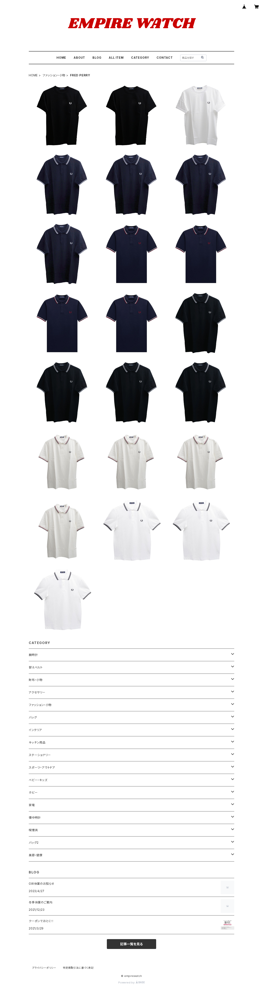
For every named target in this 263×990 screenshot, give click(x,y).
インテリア (35, 730)
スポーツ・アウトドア (42, 767)
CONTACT (165, 57)
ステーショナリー (40, 755)
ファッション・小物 (54, 75)
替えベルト (36, 667)
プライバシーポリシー (44, 967)
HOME (61, 57)
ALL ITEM (116, 57)
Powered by (127, 982)
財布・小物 (36, 680)
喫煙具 (33, 830)
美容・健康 (36, 855)
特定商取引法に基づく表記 (78, 967)
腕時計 (33, 655)
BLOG (96, 57)
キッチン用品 (37, 742)
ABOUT (79, 57)
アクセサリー (37, 692)
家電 (32, 805)
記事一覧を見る (131, 944)
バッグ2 (34, 842)
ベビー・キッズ (38, 780)
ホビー (33, 792)
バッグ (33, 717)
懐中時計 (35, 817)
